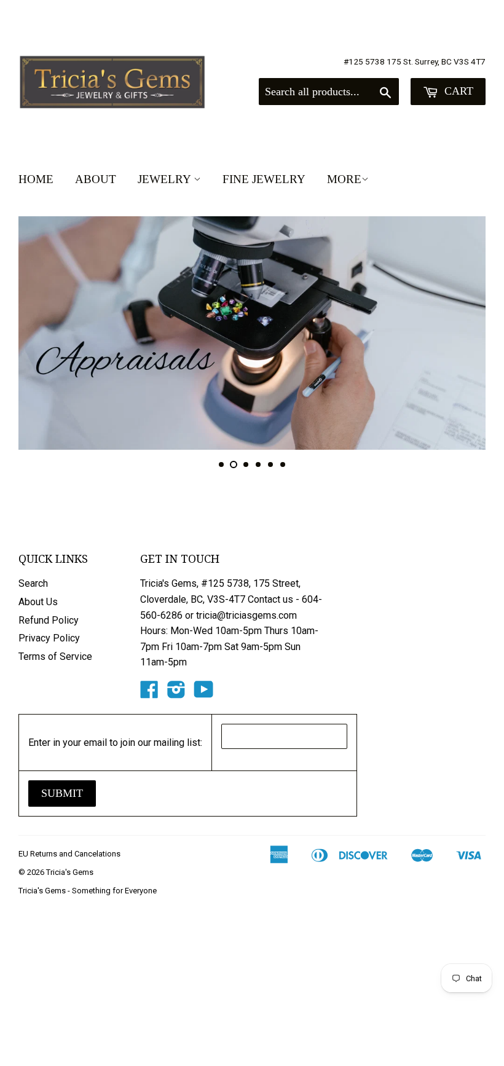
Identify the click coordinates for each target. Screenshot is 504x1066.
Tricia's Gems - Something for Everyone (87, 890)
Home (35, 179)
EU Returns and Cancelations (69, 853)
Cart (457, 91)
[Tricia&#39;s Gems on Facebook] (149, 693)
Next (465, 333)
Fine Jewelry (263, 179)
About (95, 179)
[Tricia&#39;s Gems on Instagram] (176, 693)
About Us (38, 602)
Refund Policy (48, 620)
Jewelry (166, 179)
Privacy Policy (49, 638)
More (344, 179)
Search (33, 583)
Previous (38, 333)
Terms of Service (55, 656)
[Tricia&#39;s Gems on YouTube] (203, 693)
